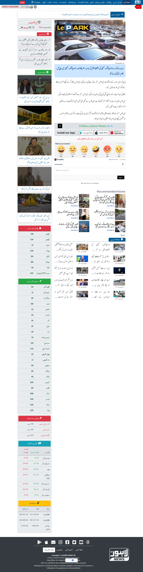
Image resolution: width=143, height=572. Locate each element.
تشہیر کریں (69, 549)
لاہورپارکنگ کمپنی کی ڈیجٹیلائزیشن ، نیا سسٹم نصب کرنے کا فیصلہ (100, 247)
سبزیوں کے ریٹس (33, 281)
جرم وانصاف (72, 2)
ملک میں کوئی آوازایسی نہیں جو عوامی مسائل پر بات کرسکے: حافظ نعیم (63, 259)
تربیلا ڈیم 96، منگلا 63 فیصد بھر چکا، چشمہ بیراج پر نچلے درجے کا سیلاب (100, 282)
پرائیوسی (59, 549)
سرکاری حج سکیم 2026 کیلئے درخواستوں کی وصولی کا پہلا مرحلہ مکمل (100, 259)
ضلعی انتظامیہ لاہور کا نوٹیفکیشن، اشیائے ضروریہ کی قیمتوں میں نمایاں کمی (63, 247)
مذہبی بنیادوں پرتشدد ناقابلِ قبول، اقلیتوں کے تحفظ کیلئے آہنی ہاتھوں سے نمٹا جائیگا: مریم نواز (33, 41)
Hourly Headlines (10, 7)
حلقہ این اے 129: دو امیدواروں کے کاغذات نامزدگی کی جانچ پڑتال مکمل (100, 294)
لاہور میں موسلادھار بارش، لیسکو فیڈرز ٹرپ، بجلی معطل (63, 271)
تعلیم (92, 2)
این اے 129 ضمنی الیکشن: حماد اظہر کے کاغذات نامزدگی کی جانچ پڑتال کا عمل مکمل (100, 271)
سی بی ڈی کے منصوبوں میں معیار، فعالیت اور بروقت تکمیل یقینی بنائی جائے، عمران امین (34, 99)
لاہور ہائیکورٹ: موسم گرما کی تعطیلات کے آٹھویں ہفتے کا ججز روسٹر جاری (33, 51)
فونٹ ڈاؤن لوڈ (49, 549)
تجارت (49, 2)
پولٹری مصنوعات (33, 418)
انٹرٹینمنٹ (62, 2)
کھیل (44, 2)
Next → (121, 235)
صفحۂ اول (126, 2)
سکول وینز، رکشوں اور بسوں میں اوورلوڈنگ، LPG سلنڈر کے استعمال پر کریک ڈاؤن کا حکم (34, 160)
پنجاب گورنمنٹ (83, 2)
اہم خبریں (42, 34)
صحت (55, 2)
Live (22, 2)
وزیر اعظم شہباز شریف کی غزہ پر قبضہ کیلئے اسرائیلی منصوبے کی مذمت (63, 282)
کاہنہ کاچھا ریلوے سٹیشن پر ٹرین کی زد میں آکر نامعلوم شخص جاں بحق (33, 61)
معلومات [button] (37, 2)
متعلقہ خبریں (115, 239)
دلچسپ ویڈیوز (100, 2)
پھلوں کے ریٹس (32, 228)
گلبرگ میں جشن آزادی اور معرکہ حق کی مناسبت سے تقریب (63, 294)
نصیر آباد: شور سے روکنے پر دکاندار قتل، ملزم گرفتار (35, 188)
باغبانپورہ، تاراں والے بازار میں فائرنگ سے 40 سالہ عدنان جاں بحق (34, 129)
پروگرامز (108, 2)
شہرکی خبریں (117, 2)
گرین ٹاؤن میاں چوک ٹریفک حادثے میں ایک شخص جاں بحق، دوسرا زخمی (34, 217)
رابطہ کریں (79, 549)
